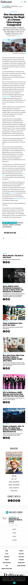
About (7, 550)
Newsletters (14, 491)
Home (3, 5)
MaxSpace (5, 253)
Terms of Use (21, 553)
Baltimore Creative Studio (7, 568)
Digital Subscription (14, 482)
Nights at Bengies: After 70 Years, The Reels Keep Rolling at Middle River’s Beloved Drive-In (13, 429)
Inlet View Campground (7, 226)
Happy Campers (17, 224)
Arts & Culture (14, 5)
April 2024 (7, 5)
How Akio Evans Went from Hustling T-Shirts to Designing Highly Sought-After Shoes (13, 358)
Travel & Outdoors (12, 222)
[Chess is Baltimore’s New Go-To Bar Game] (14, 312)
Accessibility (21, 559)
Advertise (7, 559)
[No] (26, 580)
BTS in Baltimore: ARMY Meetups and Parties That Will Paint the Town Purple (13, 394)
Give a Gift (14, 479)
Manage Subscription (14, 485)
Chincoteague (5, 224)
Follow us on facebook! (9, 500)
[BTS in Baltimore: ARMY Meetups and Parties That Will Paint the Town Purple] (14, 381)
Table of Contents (14, 488)
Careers (6, 553)
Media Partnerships (7, 562)
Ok (14, 582)
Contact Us (21, 550)
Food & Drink (5, 321)
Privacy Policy (21, 556)
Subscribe (14, 476)
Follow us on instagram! (19, 500)
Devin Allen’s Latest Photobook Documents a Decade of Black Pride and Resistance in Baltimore (13, 289)
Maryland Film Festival (19, 198)
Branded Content (21, 562)
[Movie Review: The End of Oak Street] (14, 244)
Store (7, 565)
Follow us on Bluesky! (14, 500)
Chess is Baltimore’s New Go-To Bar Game (12, 324)
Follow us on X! (11, 500)
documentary (11, 224)
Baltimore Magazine (13, 2)
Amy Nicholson (20, 222)
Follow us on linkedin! (16, 500)
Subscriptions (6, 556)
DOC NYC (12, 193)
